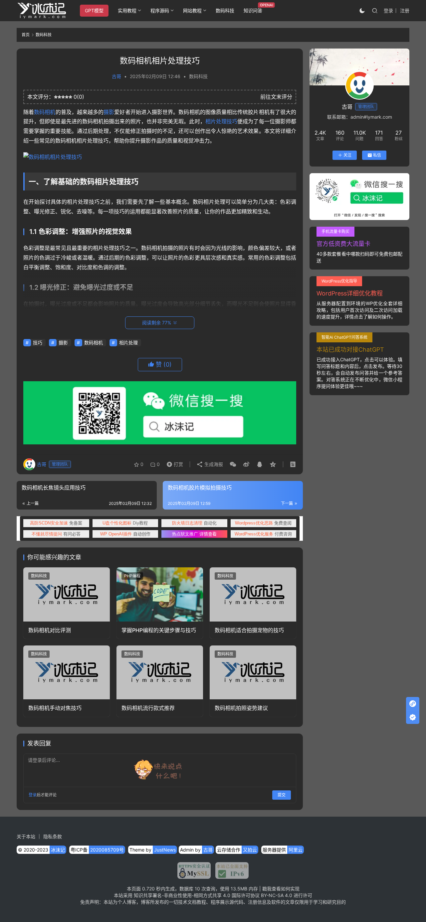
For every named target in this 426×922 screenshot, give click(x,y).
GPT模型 (94, 10)
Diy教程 (125, 522)
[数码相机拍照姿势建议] (253, 672)
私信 (377, 155)
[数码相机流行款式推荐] (159, 672)
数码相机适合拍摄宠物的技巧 (249, 630)
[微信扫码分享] (233, 464)
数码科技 (225, 10)
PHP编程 (132, 575)
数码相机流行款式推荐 (148, 708)
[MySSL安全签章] (194, 870)
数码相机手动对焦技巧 (55, 708)
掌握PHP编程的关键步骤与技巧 (158, 630)
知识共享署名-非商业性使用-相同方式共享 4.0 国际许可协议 (197, 895)
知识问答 (253, 10)
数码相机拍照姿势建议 (241, 708)
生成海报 (213, 464)
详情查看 (194, 533)
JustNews (165, 850)
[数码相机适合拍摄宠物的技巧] (253, 594)
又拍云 (250, 850)
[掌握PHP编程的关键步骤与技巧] (159, 594)
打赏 (173, 462)
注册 (404, 10)
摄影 (109, 112)
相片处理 (216, 121)
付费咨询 (263, 533)
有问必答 (56, 533)
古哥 (116, 76)
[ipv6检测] (230, 870)
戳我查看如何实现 (281, 888)
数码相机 (44, 112)
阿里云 (296, 850)
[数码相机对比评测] (66, 594)
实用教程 (127, 10)
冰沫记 (58, 850)
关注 (347, 155)
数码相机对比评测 (49, 630)
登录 (388, 10)
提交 (282, 794)
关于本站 (26, 836)
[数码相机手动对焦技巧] (66, 672)
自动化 (194, 522)
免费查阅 (263, 522)
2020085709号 (107, 850)
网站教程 (192, 10)
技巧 (232, 121)
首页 (26, 34)
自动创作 (125, 533)
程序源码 (159, 10)
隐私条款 (52, 836)
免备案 (56, 522)
